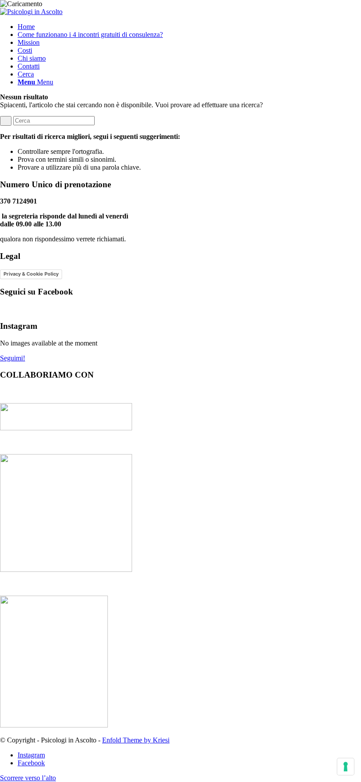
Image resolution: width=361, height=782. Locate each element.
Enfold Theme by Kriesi (135, 740)
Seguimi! (12, 358)
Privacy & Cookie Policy (31, 274)
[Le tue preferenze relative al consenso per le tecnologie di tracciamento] (345, 766)
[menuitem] (189, 27)
